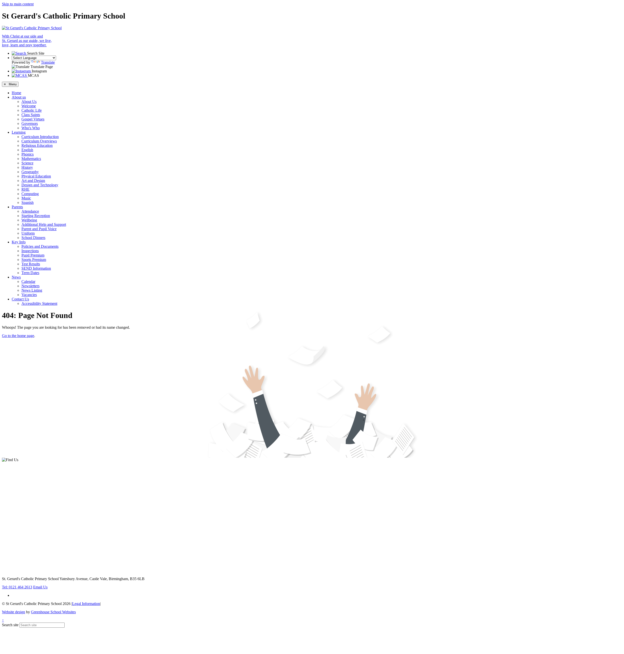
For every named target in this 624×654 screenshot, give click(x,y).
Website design (13, 612)
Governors (29, 123)
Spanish (27, 202)
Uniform (28, 233)
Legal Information (86, 604)
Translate (48, 62)
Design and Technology (39, 185)
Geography (30, 172)
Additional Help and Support (43, 224)
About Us (29, 101)
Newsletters (30, 286)
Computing (30, 194)
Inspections (30, 251)
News (16, 277)
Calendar (28, 281)
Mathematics (31, 159)
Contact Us (20, 299)
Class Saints (30, 115)
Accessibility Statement (39, 303)
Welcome (28, 106)
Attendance (30, 211)
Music (26, 198)
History (27, 167)
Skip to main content (18, 4)
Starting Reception (35, 216)
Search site (10, 625)
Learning (19, 132)
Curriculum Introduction (40, 137)
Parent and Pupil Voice (39, 229)
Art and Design (33, 180)
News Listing (31, 290)
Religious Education (37, 145)
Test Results (30, 264)
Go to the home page (18, 336)
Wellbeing (29, 220)
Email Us (40, 587)
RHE (25, 189)
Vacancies (29, 295)
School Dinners (33, 238)
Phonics (27, 154)
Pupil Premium (32, 255)
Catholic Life (31, 110)
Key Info (19, 242)
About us (19, 97)
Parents (17, 207)
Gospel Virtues (32, 119)
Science (27, 163)
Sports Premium (33, 260)
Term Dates (30, 273)
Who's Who (30, 128)
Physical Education (36, 176)
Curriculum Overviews (39, 141)
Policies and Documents (39, 246)
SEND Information (36, 268)
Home (16, 93)
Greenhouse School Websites (53, 612)
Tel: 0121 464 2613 (17, 587)
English (27, 150)
